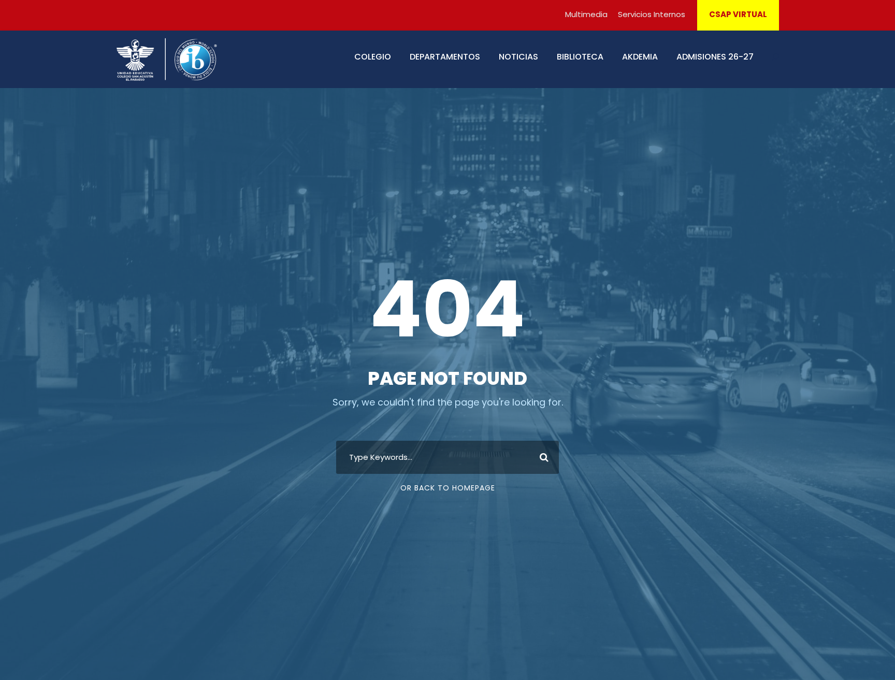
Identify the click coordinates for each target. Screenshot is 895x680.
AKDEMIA (640, 57)
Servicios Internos (651, 14)
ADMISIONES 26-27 (715, 57)
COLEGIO (372, 57)
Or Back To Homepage (447, 488)
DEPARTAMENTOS (445, 57)
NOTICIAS (518, 57)
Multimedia (586, 14)
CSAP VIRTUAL (738, 14)
